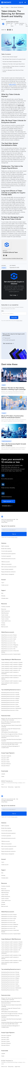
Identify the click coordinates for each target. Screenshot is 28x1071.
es (22, 2)
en (20, 2)
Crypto (3, 413)
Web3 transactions (6, 441)
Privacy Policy (19, 320)
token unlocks (12, 84)
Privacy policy (14, 537)
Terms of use (4, 786)
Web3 (3, 385)
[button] (25, 2)
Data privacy (11, 786)
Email (2, 310)
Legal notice (17, 786)
